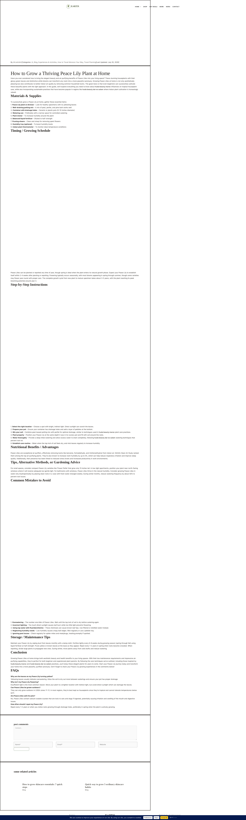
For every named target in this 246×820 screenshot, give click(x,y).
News (168, 6)
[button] (123, 6)
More (162, 6)
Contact (176, 6)
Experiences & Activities (47, 62)
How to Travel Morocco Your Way (70, 62)
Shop (145, 6)
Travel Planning (90, 62)
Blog (35, 62)
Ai (32, 62)
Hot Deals (153, 6)
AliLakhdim (17, 62)
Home (137, 6)
